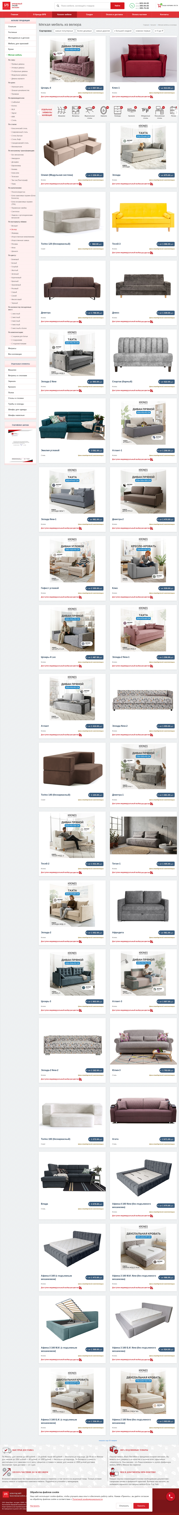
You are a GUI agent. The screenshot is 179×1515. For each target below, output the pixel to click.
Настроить (35, 1506)
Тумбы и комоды (16, 404)
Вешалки (12, 370)
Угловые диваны (17, 68)
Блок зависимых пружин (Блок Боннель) (23, 197)
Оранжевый (16, 285)
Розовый (14, 289)
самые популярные (64, 31)
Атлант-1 (117, 450)
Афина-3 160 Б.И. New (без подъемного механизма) (134, 1349)
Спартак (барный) (122, 381)
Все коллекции (15, 354)
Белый (14, 263)
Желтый (14, 270)
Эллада (116, 175)
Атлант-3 (117, 1001)
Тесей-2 (45, 863)
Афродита (118, 932)
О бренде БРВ (39, 14)
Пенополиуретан (18, 192)
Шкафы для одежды (17, 409)
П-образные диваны (19, 71)
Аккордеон (15, 158)
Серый (14, 292)
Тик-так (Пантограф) (19, 180)
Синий (14, 296)
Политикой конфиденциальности (87, 1499)
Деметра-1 (118, 795)
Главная (14, 14)
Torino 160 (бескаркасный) (55, 1139)
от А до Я (159, 31)
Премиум (15, 94)
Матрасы (12, 348)
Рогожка (14, 244)
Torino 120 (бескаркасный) (55, 244)
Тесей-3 (116, 244)
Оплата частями (139, 14)
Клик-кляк (15, 173)
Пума (13, 184)
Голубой (14, 267)
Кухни (11, 49)
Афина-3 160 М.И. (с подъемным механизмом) (59, 1349)
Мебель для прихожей (18, 44)
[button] (176, 112)
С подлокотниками (18, 344)
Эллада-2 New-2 (49, 1070)
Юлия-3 (116, 1070)
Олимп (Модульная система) (57, 175)
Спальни (12, 26)
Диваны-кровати (17, 79)
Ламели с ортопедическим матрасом (21, 216)
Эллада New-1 (48, 519)
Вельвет (14, 226)
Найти (117, 6)
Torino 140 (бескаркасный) (55, 795)
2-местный (15, 317)
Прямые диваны (17, 64)
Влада (44, 1204)
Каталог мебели (64, 14)
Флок (13, 248)
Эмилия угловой (50, 450)
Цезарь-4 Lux (48, 657)
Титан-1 (116, 863)
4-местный (15, 325)
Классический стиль (19, 128)
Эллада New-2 (120, 726)
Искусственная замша (20, 240)
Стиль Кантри (17, 136)
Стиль (13, 120)
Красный (14, 281)
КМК (13, 117)
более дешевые (84, 31)
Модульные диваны (19, 75)
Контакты (164, 14)
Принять (141, 1506)
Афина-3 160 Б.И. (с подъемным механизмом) (59, 1421)
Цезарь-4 (46, 88)
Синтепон (15, 212)
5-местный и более (19, 328)
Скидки (89, 14)
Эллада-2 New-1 (120, 657)
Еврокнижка (16, 166)
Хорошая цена (17, 87)
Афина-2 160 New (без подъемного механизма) (131, 1421)
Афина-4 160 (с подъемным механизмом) (56, 1277)
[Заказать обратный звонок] (170, 1496)
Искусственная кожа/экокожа (22, 237)
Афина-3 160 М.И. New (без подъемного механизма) (134, 1277)
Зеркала (12, 381)
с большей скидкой (122, 31)
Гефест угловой (50, 588)
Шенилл (14, 251)
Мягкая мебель (15, 55)
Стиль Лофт (16, 139)
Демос (115, 313)
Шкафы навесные (16, 415)
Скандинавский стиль (20, 143)
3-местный (15, 321)
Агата (115, 1139)
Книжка (14, 169)
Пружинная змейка (19, 208)
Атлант (45, 726)
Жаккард (14, 233)
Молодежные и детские (18, 38)
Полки (11, 393)
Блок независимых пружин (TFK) (22, 203)
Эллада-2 (46, 932)
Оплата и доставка (114, 14)
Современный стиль (19, 132)
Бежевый (15, 259)
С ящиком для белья (19, 336)
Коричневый (16, 278)
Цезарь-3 (46, 1001)
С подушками (16, 340)
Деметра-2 (118, 519)
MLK (13, 109)
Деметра (45, 313)
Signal (13, 113)
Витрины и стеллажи (17, 375)
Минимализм (16, 147)
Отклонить (124, 1506)
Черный (14, 303)
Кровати (12, 387)
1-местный (15, 314)
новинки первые (143, 31)
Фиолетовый (16, 299)
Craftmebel (15, 102)
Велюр (14, 229)
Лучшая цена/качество (20, 90)
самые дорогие (103, 31)
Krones (14, 106)
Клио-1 (116, 88)
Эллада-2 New (48, 381)
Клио (115, 588)
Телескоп (15, 177)
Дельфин (15, 162)
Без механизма (17, 155)
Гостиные (12, 32)
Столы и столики (16, 398)
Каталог (153, 25)
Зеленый (15, 274)
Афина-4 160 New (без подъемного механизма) (131, 1205)
